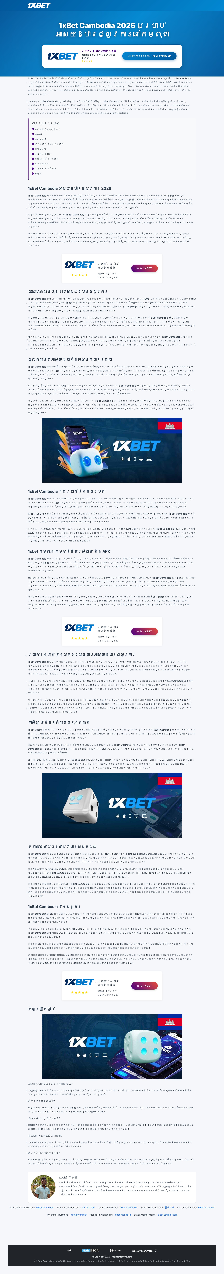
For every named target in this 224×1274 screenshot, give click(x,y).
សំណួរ (38, 173)
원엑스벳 (169, 1207)
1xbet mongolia (122, 1214)
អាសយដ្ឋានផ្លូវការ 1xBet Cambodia (149, 56)
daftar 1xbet (88, 1207)
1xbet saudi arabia (167, 1214)
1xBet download (45, 1207)
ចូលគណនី (40, 139)
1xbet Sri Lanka (206, 1207)
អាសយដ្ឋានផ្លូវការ (47, 129)
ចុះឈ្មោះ (38, 134)
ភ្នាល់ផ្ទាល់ (42, 163)
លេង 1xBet (144, 268)
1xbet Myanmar (78, 1214)
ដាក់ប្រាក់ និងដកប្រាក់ (49, 144)
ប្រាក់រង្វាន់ (43, 153)
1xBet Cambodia (129, 1207)
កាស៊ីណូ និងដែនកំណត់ (47, 158)
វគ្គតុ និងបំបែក (45, 168)
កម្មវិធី (40, 149)
